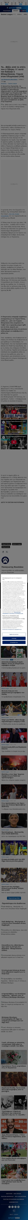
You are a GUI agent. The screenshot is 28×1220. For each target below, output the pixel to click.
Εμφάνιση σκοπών (14, 634)
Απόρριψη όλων (14, 642)
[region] (14, 610)
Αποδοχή (14, 638)
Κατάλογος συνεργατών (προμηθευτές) (11, 629)
